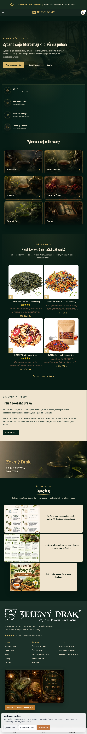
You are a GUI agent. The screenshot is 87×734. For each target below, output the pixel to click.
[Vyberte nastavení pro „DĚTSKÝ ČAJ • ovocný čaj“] (10, 350)
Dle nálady (9, 650)
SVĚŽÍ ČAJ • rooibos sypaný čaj (61, 355)
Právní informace (66, 646)
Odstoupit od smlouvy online (20, 707)
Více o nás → (11, 432)
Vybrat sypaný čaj (13, 65)
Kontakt (35, 662)
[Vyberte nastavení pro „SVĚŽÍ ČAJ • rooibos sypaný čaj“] (46, 350)
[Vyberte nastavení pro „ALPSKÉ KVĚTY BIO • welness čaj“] (46, 297)
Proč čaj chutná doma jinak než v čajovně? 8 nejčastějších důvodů (61, 517)
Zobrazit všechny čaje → (44, 376)
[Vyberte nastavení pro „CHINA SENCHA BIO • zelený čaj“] (10, 297)
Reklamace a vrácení (68, 654)
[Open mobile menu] (3, 12)
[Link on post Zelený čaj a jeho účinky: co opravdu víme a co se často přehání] (22, 548)
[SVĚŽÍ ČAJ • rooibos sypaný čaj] (61, 335)
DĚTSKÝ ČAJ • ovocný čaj (25, 355)
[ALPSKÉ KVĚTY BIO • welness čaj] (61, 282)
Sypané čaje (10, 646)
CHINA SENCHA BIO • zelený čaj (26, 301)
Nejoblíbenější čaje (40, 654)
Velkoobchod (38, 658)
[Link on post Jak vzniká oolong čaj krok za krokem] (25, 577)
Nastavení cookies (67, 650)
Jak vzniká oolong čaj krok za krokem (58, 575)
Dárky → (50, 65)
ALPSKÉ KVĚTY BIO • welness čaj (61, 301)
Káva (7, 654)
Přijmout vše (43, 727)
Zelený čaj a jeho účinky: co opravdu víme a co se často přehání (61, 546)
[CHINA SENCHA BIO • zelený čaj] (25, 282)
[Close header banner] (84, 4)
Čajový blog (37, 650)
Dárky (7, 658)
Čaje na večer (35, 65)
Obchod (8, 662)
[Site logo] (43, 12)
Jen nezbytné (10, 727)
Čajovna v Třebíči (39, 646)
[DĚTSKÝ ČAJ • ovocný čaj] (25, 335)
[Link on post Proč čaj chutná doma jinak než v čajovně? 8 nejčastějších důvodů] (22, 519)
